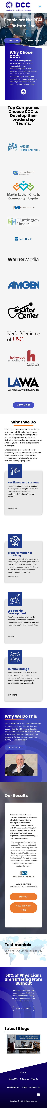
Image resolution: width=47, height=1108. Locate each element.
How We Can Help (23, 907)
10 (31, 1051)
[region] (23, 29)
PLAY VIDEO (15, 747)
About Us (13, 1079)
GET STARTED (23, 1008)
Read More (23, 1045)
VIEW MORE (23, 405)
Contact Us (34, 1087)
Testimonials (13, 1087)
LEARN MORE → (13, 508)
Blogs (24, 1087)
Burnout (24, 896)
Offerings (24, 1079)
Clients (34, 1079)
